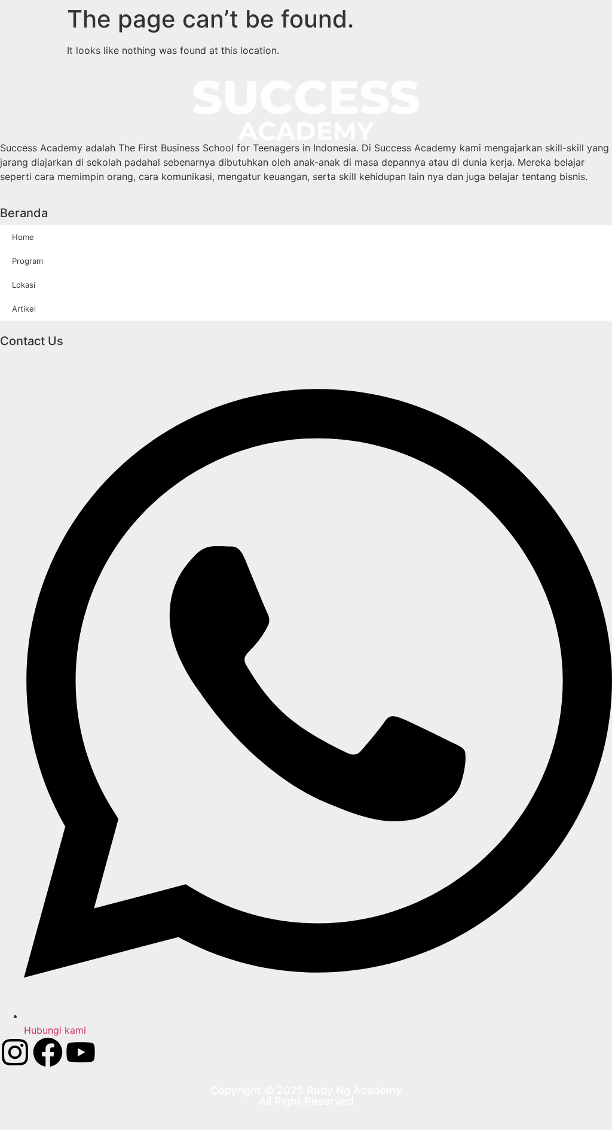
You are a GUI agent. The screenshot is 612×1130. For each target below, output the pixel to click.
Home (23, 237)
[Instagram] (15, 1052)
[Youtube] (81, 1052)
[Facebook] (48, 1052)
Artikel (24, 308)
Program (27, 261)
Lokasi (23, 285)
